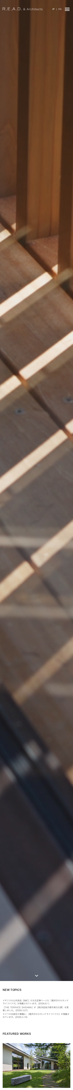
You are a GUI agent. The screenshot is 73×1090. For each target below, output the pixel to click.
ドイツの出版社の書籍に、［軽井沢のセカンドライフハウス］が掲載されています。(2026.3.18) (36, 1016)
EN (59, 9)
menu (67, 9)
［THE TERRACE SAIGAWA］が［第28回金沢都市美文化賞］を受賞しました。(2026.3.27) (36, 1009)
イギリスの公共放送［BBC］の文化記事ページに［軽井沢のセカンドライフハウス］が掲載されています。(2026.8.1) (36, 1002)
